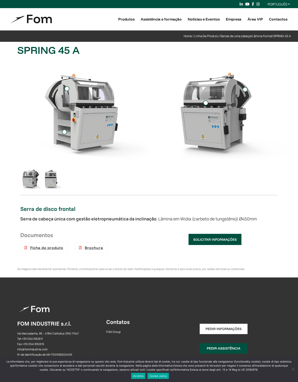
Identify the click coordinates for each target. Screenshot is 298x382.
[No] (293, 369)
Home (188, 36)
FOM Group (113, 332)
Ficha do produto (46, 247)
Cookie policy (158, 376)
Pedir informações (224, 329)
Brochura (94, 247)
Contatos (118, 321)
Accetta (138, 376)
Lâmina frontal (262, 36)
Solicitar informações (215, 239)
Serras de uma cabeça (235, 36)
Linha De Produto (206, 36)
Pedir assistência (223, 348)
